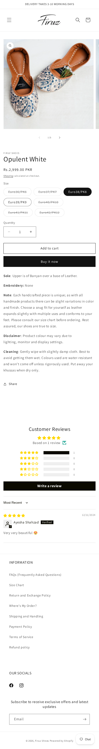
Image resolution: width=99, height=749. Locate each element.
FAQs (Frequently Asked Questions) (35, 575)
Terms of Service (21, 637)
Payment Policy (20, 627)
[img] (14, 515)
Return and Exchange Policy (30, 595)
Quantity (9, 223)
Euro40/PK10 (50, 203)
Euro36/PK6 (20, 192)
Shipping (8, 175)
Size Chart (16, 585)
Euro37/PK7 (50, 192)
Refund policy (19, 647)
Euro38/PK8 (77, 192)
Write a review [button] (49, 485)
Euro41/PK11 (20, 213)
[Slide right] (60, 138)
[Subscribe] (84, 719)
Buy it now (49, 261)
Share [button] (13, 384)
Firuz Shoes (42, 740)
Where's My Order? (23, 606)
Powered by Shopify (61, 740)
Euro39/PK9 (17, 202)
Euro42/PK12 (52, 213)
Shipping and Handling (26, 616)
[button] (9, 20)
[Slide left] (39, 138)
